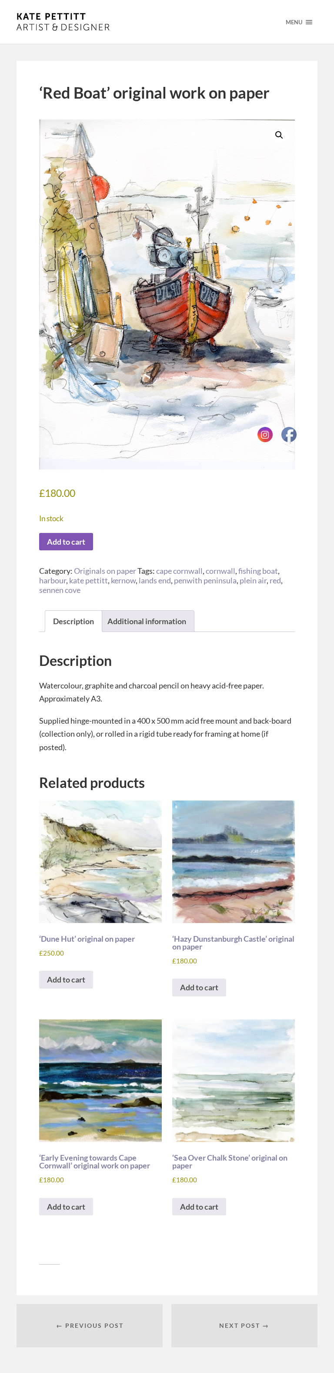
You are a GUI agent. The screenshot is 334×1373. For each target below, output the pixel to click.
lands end (155, 580)
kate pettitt (88, 580)
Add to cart (66, 541)
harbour (52, 580)
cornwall (220, 571)
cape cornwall (179, 571)
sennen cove (59, 590)
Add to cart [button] (66, 979)
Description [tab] (73, 621)
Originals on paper (105, 571)
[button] (279, 135)
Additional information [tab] (146, 621)
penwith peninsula (205, 580)
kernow (123, 580)
